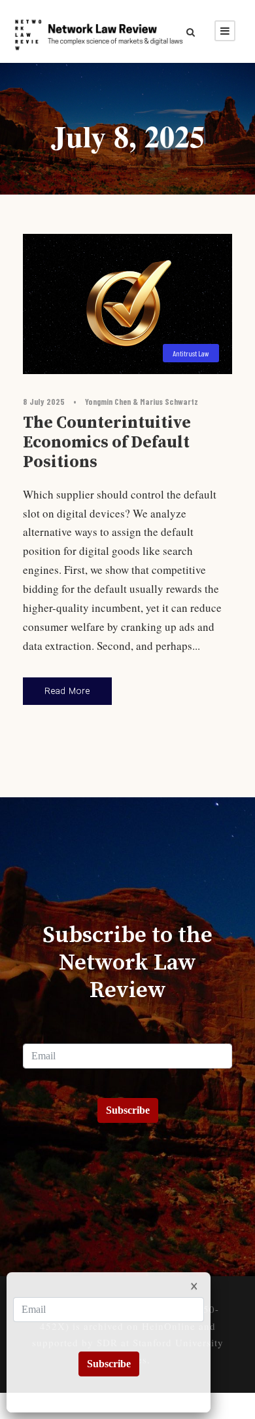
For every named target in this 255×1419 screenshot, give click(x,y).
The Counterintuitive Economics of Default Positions (107, 442)
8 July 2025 (44, 401)
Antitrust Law (191, 353)
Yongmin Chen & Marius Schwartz (141, 401)
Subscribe (128, 1110)
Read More (67, 691)
